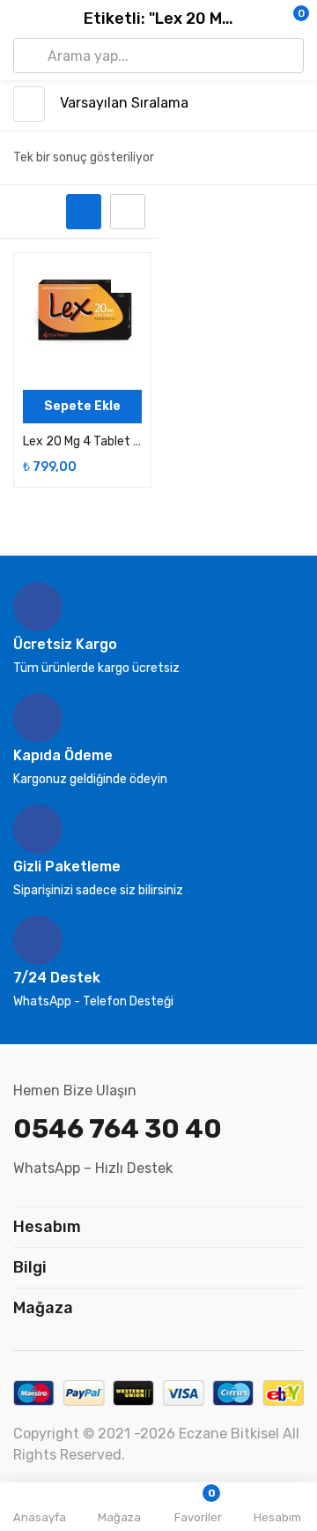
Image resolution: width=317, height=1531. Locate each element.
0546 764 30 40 (117, 1129)
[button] (268, 19)
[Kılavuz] (83, 211)
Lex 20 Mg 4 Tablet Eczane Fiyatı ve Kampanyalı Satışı (82, 441)
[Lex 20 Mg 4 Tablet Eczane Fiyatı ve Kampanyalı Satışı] (82, 321)
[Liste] (127, 211)
